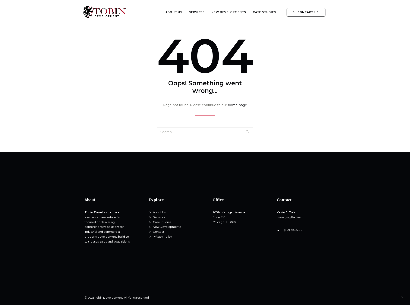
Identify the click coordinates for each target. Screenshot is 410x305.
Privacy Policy (162, 236)
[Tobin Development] (106, 12)
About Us (173, 12)
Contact (158, 231)
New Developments (228, 12)
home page (237, 105)
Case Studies (264, 12)
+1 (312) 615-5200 (291, 229)
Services (197, 12)
